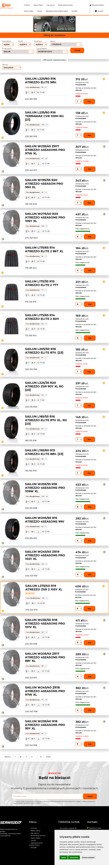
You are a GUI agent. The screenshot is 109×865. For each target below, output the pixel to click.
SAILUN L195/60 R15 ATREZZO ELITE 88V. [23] (44, 452)
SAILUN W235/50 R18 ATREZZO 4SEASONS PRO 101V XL (45, 623)
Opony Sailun (28, 11)
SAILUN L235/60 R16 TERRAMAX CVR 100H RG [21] (44, 116)
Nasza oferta (38, 5)
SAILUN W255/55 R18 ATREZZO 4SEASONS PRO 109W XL (45, 487)
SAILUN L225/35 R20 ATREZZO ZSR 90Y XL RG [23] (44, 386)
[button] (24, 24)
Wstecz (7, 757)
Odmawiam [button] (74, 857)
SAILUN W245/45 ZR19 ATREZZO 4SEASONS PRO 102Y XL (45, 555)
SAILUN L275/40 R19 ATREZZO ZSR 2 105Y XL (43, 587)
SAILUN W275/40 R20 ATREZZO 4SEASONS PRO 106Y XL (45, 217)
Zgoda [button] (63, 857)
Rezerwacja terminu (65, 5)
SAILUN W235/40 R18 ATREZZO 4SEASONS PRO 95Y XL (45, 724)
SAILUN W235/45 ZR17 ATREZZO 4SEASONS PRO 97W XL (45, 149)
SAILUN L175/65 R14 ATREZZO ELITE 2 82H (42, 317)
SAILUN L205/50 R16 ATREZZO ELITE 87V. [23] (44, 350)
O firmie (27, 5)
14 (41, 757)
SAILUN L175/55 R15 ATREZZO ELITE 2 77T (41, 283)
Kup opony (50, 5)
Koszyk (100, 11)
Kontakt (74, 11)
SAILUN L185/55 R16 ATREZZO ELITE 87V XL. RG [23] (46, 420)
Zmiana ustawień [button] (88, 857)
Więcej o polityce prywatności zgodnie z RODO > (27, 803)
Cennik (39, 11)
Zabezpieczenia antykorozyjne (57, 11)
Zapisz (90, 796)
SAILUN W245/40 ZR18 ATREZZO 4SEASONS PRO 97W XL (45, 691)
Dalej (48, 757)
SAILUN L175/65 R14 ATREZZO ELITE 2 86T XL (44, 249)
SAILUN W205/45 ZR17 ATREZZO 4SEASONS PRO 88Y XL (45, 657)
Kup (89, 101)
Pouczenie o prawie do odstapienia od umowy (67, 829)
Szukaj (77, 50)
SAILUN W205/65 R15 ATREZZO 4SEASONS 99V (44, 519)
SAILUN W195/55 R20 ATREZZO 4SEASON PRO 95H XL (44, 183)
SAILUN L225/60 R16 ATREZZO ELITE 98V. (41, 80)
